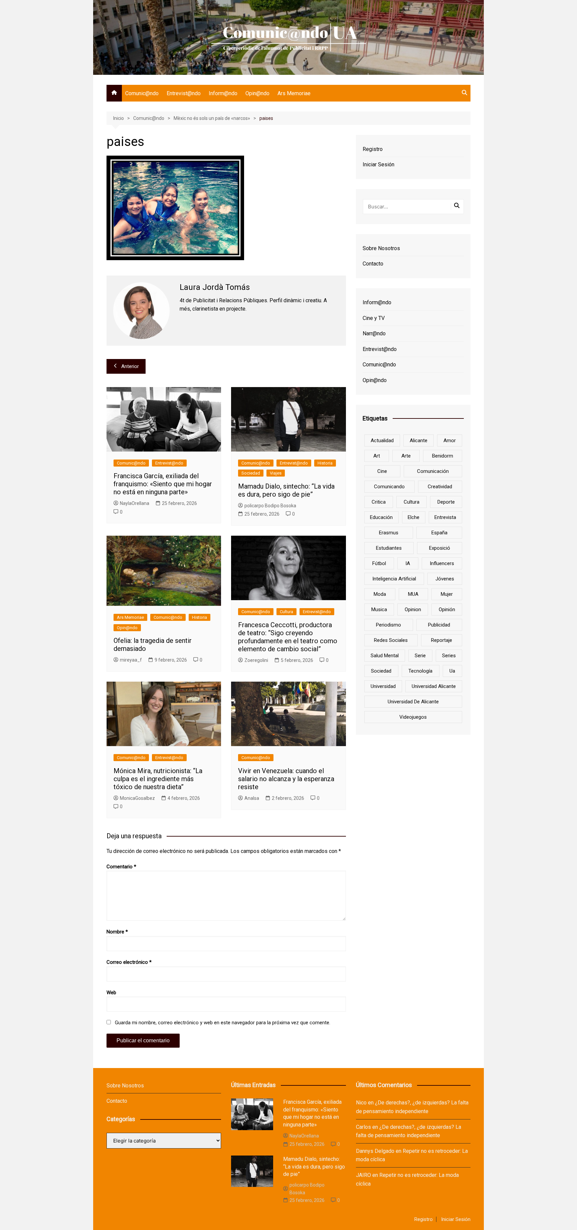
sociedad (381, 671)
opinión (447, 609)
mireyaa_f (131, 660)
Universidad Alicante (434, 686)
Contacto (373, 263)
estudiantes (389, 548)
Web (111, 993)
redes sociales (391, 640)
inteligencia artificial (394, 579)
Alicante (418, 440)
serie (420, 656)
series (449, 656)
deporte (446, 502)
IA (407, 563)
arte (406, 456)
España (439, 533)
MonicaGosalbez (137, 798)
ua (452, 671)
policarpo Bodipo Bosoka (270, 505)
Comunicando (389, 487)
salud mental (385, 656)
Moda (380, 594)
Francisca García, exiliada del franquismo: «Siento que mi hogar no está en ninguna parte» (163, 484)
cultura (411, 502)
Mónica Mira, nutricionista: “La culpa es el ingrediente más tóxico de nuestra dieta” (158, 779)
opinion (413, 609)
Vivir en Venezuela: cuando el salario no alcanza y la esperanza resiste (286, 779)
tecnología (420, 671)
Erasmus (388, 533)
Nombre (117, 932)
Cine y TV (374, 318)
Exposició (439, 548)
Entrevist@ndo (184, 93)
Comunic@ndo (142, 93)
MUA (413, 594)
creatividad (440, 487)
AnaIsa (251, 798)
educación (381, 517)
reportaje (441, 640)
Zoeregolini (256, 660)
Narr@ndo (374, 333)
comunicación (433, 471)
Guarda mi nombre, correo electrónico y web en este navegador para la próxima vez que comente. (222, 1023)
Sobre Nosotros (381, 248)
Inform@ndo (223, 93)
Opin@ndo (257, 93)
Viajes (275, 473)
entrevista (445, 517)
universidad (383, 686)
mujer (447, 594)
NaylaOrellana (134, 503)
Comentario (121, 867)
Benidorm (442, 456)
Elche (413, 517)
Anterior (130, 366)
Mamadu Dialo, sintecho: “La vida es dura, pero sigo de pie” (286, 490)
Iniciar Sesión (378, 164)
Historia (325, 463)
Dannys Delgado (375, 1151)
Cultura (286, 611)
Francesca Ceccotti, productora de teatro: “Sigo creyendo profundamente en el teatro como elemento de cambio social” (287, 637)
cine (382, 471)
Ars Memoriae (294, 93)
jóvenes (444, 579)
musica (379, 609)
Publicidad (439, 625)
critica (379, 502)
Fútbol (379, 563)
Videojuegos (413, 717)
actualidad (382, 440)
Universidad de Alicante (413, 702)
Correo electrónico (129, 962)
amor (449, 440)
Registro (373, 149)
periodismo (388, 625)
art (376, 456)
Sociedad (250, 473)
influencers (442, 563)
